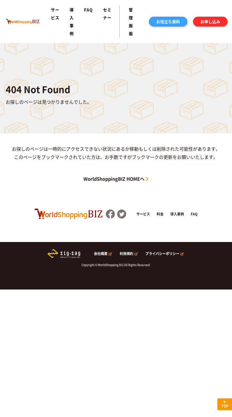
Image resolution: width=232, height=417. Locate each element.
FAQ (88, 9)
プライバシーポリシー (162, 253)
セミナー (107, 13)
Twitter (121, 214)
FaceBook (110, 214)
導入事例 (72, 21)
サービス (55, 13)
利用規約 (126, 253)
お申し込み (210, 21)
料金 (160, 214)
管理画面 (131, 21)
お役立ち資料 (168, 21)
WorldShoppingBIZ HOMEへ (114, 178)
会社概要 (101, 253)
